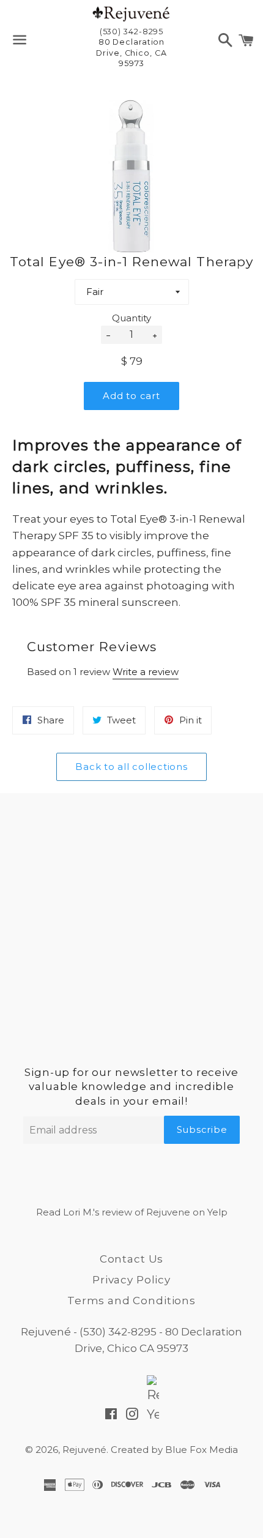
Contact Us (132, 1259)
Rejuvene (168, 1212)
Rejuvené (84, 1449)
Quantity (131, 318)
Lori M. (78, 1212)
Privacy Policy (131, 1280)
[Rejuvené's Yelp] (153, 1415)
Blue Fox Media (201, 1449)
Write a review (146, 672)
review (117, 1212)
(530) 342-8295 (118, 1332)
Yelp (217, 1212)
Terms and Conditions (131, 1300)
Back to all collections (131, 766)
